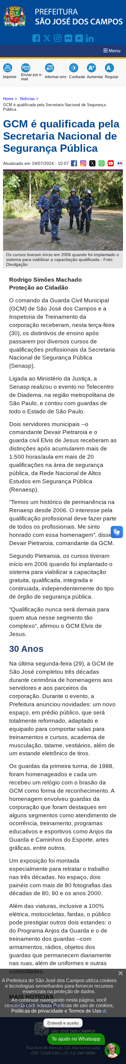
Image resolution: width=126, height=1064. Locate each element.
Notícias (27, 98)
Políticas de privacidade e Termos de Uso (56, 1011)
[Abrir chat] (112, 1050)
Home (8, 98)
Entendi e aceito (63, 1023)
